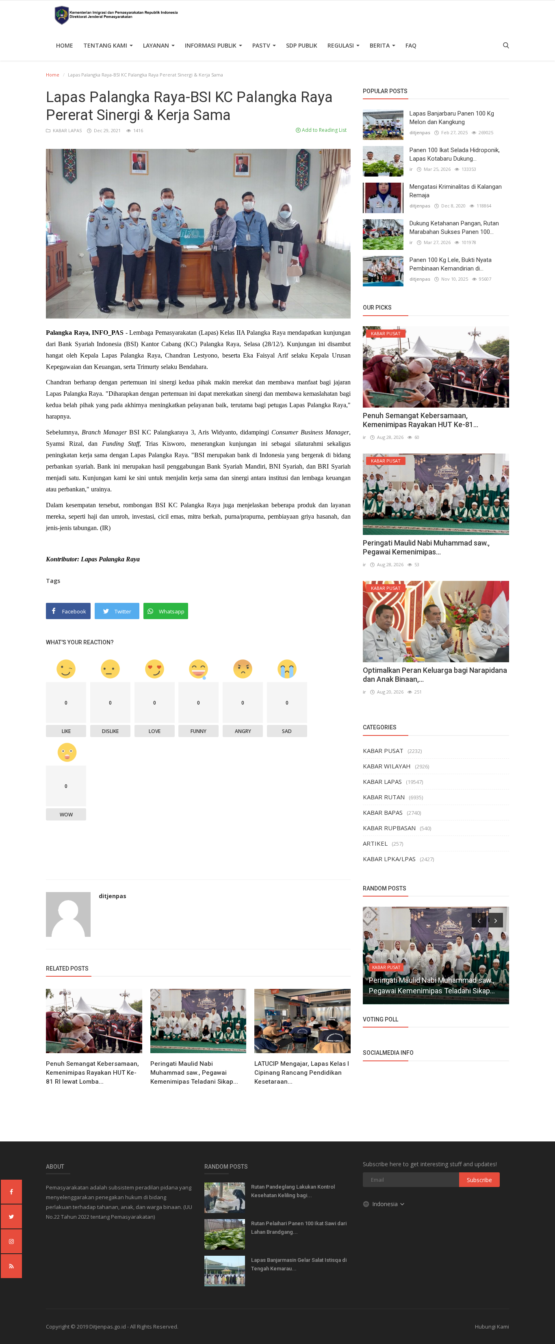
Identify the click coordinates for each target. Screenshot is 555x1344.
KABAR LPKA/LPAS (389, 859)
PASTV (262, 45)
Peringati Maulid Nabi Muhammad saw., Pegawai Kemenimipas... (426, 547)
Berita (380, 45)
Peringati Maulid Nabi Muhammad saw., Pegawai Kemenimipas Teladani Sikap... (194, 1072)
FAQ (410, 45)
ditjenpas (112, 896)
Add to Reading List (324, 130)
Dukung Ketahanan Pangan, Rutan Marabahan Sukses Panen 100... (454, 228)
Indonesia (385, 1204)
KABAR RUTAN (384, 797)
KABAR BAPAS (383, 812)
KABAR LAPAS (66, 130)
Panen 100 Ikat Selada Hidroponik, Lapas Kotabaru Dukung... (455, 154)
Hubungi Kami (492, 1326)
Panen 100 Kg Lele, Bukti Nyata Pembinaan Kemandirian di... (451, 264)
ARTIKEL (375, 843)
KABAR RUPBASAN (389, 828)
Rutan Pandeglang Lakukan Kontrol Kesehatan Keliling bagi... (293, 1191)
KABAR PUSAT (383, 750)
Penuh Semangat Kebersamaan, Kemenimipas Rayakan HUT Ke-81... (420, 420)
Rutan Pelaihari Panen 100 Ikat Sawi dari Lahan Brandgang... (299, 1227)
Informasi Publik (211, 45)
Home (64, 45)
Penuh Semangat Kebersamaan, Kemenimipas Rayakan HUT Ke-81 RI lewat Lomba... (92, 1072)
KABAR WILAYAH (387, 766)
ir (411, 169)
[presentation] (479, 920)
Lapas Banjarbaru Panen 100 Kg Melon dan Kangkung (452, 118)
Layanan (157, 45)
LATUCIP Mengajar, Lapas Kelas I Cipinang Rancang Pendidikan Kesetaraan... (301, 1072)
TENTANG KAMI (106, 45)
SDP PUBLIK (301, 45)
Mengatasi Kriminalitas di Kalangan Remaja (456, 191)
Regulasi (341, 45)
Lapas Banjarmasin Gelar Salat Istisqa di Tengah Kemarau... (299, 1264)
